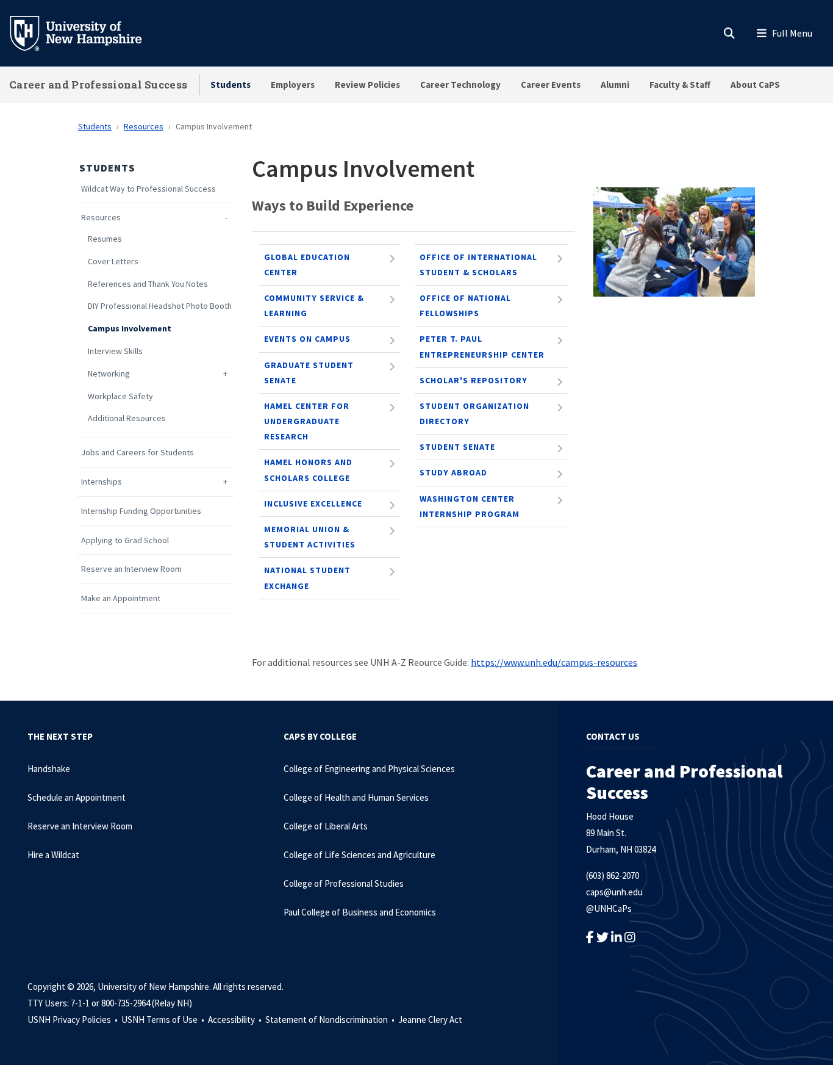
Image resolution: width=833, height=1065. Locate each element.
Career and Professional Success (98, 85)
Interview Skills (115, 351)
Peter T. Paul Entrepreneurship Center (482, 346)
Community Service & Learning (314, 305)
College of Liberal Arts (326, 826)
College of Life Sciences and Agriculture (359, 855)
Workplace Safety (120, 396)
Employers (293, 84)
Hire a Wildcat (53, 855)
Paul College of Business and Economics (360, 912)
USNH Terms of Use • (163, 1019)
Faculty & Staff (679, 84)
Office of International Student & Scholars (478, 264)
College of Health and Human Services (356, 797)
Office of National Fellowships (465, 305)
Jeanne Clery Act (430, 1019)
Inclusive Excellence (313, 503)
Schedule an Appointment (76, 797)
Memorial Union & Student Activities (310, 537)
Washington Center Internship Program (470, 506)
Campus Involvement (129, 328)
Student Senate (457, 446)
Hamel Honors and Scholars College (308, 470)
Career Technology (460, 84)
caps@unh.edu (614, 892)
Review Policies (367, 84)
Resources (143, 126)
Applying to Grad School (125, 540)
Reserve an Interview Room (131, 569)
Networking (109, 374)
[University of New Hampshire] (85, 32)
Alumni (615, 84)
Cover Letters (113, 261)
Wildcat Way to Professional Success (148, 189)
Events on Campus (307, 338)
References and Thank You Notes (148, 284)
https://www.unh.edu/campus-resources (554, 662)
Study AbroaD (453, 472)
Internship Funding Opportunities (141, 511)
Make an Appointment (120, 598)
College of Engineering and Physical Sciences (369, 768)
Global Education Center (307, 264)
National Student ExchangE (307, 578)
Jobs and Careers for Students (137, 452)
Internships (101, 482)
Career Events (551, 84)
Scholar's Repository (473, 380)
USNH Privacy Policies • (73, 1019)
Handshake (48, 768)
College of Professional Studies (344, 883)
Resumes (105, 239)
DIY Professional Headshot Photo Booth (160, 306)
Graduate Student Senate (309, 372)
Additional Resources (127, 418)
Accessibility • (235, 1019)
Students (230, 84)
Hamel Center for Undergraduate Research (306, 421)
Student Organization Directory (474, 413)
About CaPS (755, 84)
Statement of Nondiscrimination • (330, 1019)
